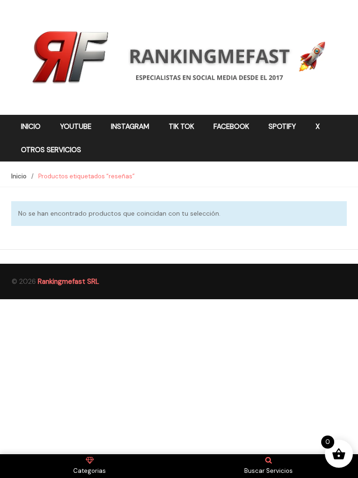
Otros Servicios (51, 150)
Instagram (130, 126)
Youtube (75, 126)
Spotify (282, 126)
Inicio (31, 126)
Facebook (231, 126)
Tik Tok (181, 126)
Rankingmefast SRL (68, 281)
